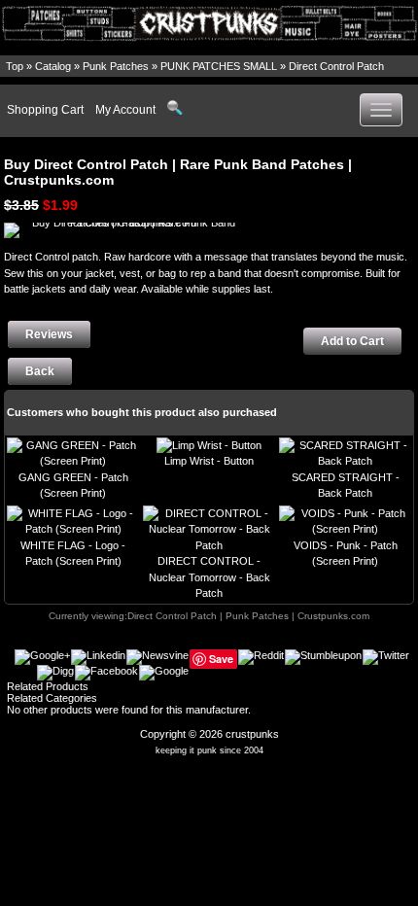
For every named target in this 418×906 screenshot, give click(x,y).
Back (39, 371)
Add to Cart (352, 341)
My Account (125, 110)
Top (14, 66)
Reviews (49, 334)
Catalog (53, 66)
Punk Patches (116, 66)
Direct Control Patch (336, 66)
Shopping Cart (45, 110)
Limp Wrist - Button (209, 461)
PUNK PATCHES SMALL (218, 66)
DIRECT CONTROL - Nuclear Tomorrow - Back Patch (209, 577)
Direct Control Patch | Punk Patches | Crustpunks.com (248, 615)
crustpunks (252, 734)
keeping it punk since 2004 (209, 750)
